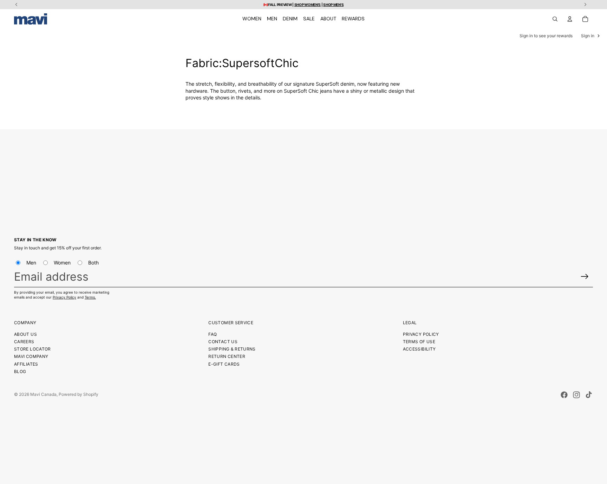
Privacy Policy (64, 297)
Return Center (226, 356)
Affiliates (26, 364)
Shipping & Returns (231, 349)
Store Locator (32, 349)
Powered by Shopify (78, 394)
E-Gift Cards (224, 364)
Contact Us (222, 341)
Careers (24, 341)
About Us (25, 334)
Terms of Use (419, 341)
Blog (20, 371)
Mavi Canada (43, 394)
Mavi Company (31, 356)
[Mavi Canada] (31, 19)
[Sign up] (584, 276)
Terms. (90, 297)
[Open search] (555, 19)
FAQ (212, 334)
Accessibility (419, 349)
